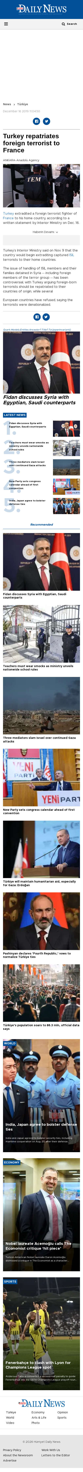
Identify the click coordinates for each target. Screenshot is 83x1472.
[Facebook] (36, 121)
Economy (38, 1412)
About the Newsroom (18, 1455)
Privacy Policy (12, 1450)
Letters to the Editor (56, 1455)
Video (10, 1423)
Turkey (8, 213)
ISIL (71, 255)
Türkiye (22, 104)
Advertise (10, 1460)
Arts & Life (39, 1417)
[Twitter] (46, 121)
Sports (61, 1417)
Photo (36, 1423)
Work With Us (51, 1450)
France (9, 218)
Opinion (62, 1412)
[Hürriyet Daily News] (41, 9)
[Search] (63, 24)
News (7, 104)
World (10, 1417)
